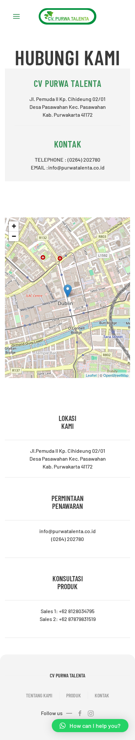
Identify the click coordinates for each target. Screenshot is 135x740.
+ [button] (14, 226)
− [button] (14, 236)
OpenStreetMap (115, 375)
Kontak (102, 695)
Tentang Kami (39, 695)
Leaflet (91, 375)
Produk (73, 695)
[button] (90, 725)
